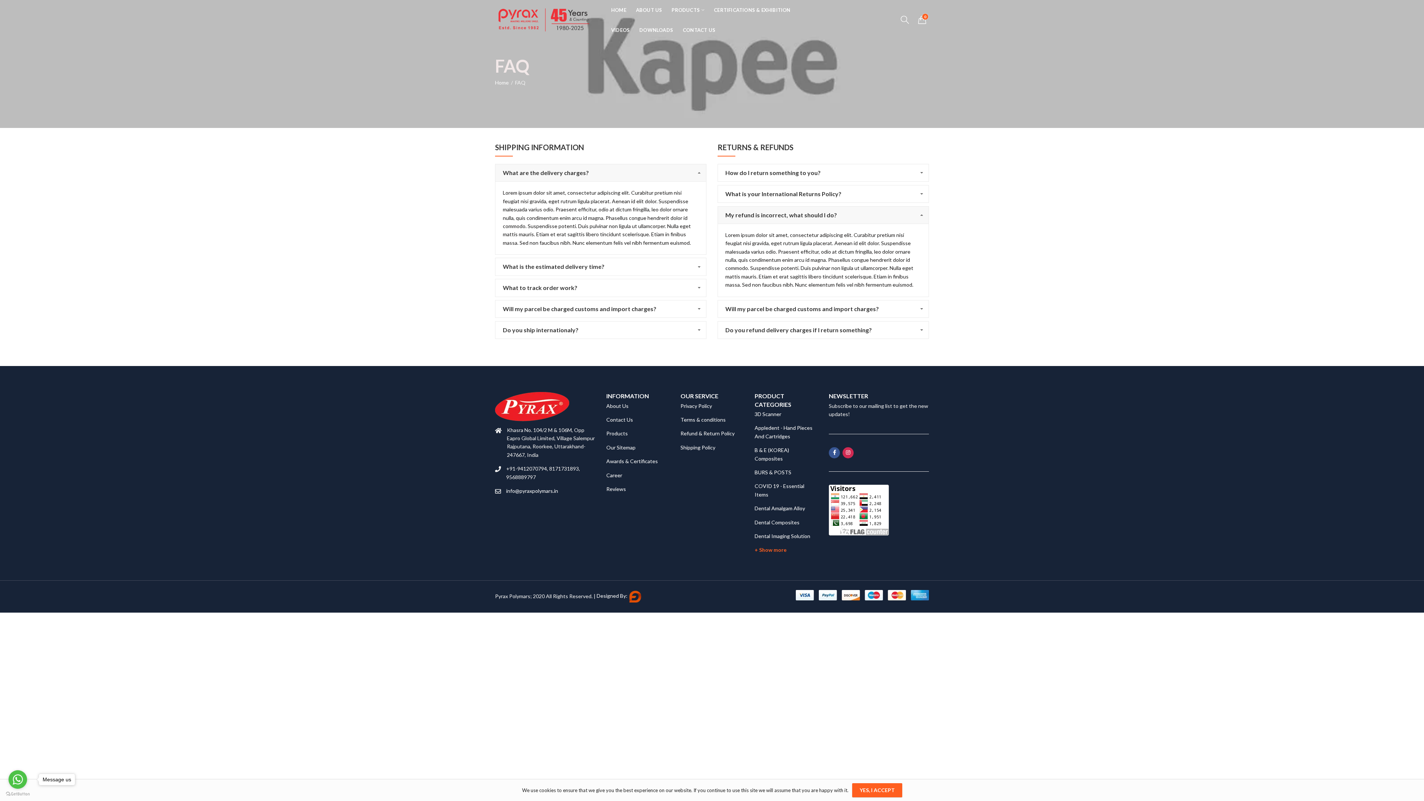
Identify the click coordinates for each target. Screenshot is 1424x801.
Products (617, 433)
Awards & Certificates (632, 461)
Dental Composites (777, 522)
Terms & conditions (703, 419)
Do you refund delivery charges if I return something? (798, 329)
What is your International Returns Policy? (783, 193)
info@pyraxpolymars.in (532, 491)
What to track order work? (540, 287)
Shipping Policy (697, 447)
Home (502, 82)
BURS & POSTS (773, 472)
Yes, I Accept (877, 790)
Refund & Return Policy (707, 433)
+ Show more (771, 550)
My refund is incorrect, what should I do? (781, 214)
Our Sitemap (621, 447)
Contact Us (619, 419)
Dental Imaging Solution (782, 536)
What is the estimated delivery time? (553, 266)
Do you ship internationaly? (540, 329)
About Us (617, 406)
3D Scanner (768, 414)
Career (614, 475)
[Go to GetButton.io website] (18, 793)
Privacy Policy (696, 406)
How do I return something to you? (773, 172)
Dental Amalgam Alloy (780, 508)
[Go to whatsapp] (18, 779)
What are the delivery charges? (546, 172)
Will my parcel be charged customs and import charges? (579, 308)
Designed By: (613, 596)
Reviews (616, 489)
